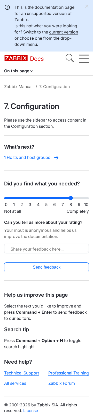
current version (63, 32)
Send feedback (46, 267)
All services (15, 383)
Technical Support (21, 372)
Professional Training (68, 372)
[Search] (70, 59)
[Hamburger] (84, 59)
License (30, 410)
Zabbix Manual (18, 86)
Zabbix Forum (61, 383)
